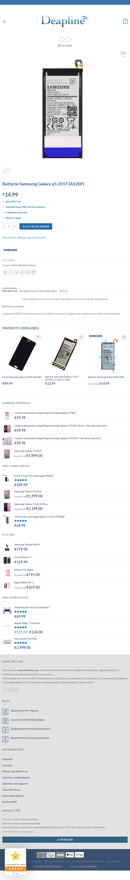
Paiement (7, 759)
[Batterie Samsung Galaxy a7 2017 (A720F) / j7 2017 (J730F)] (65, 353)
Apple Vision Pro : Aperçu (24, 710)
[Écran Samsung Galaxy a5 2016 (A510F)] (22, 353)
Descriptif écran (11, 789)
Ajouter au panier (36, 226)
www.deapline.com (28, 670)
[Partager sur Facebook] (11, 272)
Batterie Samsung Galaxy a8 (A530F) (106, 377)
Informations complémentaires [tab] (38, 291)
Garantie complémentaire (16, 777)
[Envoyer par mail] (22, 272)
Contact (37, 861)
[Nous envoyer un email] (16, 690)
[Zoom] (6, 171)
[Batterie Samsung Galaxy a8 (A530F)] (108, 353)
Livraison (7, 765)
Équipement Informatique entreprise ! (31, 728)
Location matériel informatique (27, 719)
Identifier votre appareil (15, 783)
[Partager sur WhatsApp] (5, 272)
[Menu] (4, 21)
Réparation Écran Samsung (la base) (30, 737)
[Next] (127, 362)
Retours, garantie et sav (15, 771)
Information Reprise (13, 795)
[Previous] (2, 362)
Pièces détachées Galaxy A (24, 265)
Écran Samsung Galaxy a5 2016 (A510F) (22, 377)
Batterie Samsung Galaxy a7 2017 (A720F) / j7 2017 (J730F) (62, 378)
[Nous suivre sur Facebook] (5, 690)
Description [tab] (9, 291)
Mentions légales (54, 861)
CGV (68, 861)
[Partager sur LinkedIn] (33, 272)
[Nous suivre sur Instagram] (11, 690)
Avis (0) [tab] (63, 291)
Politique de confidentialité (88, 861)
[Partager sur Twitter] (16, 272)
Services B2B (9, 801)
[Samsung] (10, 250)
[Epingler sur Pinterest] (28, 272)
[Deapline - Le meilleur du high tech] (65, 21)
